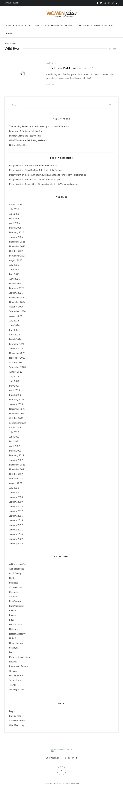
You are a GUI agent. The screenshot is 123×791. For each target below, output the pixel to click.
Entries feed (15, 715)
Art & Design (15, 573)
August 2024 (15, 316)
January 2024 (16, 348)
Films (11, 619)
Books (12, 578)
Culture (13, 596)
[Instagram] (105, 2)
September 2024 (17, 311)
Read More (50, 84)
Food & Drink (83, 26)
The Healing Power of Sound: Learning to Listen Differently (39, 126)
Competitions (55, 26)
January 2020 (16, 497)
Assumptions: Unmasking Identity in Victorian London (51, 184)
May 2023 (14, 385)
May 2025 (14, 274)
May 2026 (14, 218)
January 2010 (16, 534)
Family (12, 610)
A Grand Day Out (17, 564)
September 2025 (17, 255)
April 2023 (14, 390)
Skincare (13, 671)
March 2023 (15, 394)
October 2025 (16, 251)
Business (13, 582)
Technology (15, 680)
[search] (110, 105)
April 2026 (14, 223)
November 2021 (17, 469)
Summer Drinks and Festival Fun (25, 135)
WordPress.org (17, 725)
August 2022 (15, 427)
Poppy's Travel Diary (19, 657)
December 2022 (17, 408)
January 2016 (16, 515)
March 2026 (15, 227)
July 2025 (14, 264)
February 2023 (16, 399)
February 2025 (16, 288)
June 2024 (14, 325)
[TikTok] (113, 2)
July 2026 (14, 209)
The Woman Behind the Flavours (41, 165)
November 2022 (17, 413)
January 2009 (16, 539)
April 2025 (14, 278)
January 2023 (16, 404)
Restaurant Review (18, 666)
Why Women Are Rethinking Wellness (28, 140)
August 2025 (15, 260)
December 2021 (17, 464)
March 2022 (15, 450)
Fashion (13, 615)
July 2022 (14, 432)
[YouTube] (76, 758)
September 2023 (17, 367)
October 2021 (16, 474)
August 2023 (15, 371)
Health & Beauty (21, 26)
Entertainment (102, 26)
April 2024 (14, 334)
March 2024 (15, 339)
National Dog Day (18, 145)
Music (12, 652)
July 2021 (14, 487)
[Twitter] (101, 2)
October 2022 (16, 418)
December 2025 (17, 241)
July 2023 (14, 376)
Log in (12, 711)
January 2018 (16, 506)
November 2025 (17, 246)
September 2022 (17, 422)
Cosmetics (14, 592)
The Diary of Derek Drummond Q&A (43, 179)
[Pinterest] (109, 2)
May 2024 (14, 330)
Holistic (13, 638)
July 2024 (14, 320)
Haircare (13, 629)
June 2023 (14, 381)
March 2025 (15, 283)
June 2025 (14, 269)
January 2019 (16, 501)
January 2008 (16, 543)
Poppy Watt (15, 165)
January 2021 (16, 492)
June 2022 (14, 436)
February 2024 (16, 344)
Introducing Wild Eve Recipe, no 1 (69, 68)
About (9, 33)
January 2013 (16, 520)
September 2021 (17, 478)
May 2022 (14, 441)
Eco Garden (15, 601)
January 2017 (16, 511)
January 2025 (16, 292)
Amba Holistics (16, 568)
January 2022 (16, 460)
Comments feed (17, 720)
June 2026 (14, 213)
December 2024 (17, 297)
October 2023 (16, 362)
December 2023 (17, 353)
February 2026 (16, 232)
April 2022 (14, 446)
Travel (68, 26)
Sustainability (16, 675)
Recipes (13, 661)
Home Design (16, 643)
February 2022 (16, 455)
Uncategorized (16, 689)
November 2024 (17, 302)
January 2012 (16, 525)
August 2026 (15, 204)
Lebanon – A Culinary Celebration (25, 131)
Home (8, 26)
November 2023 (17, 357)
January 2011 (16, 529)
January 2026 (16, 237)
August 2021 (15, 483)
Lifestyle (39, 26)
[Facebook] (97, 2)
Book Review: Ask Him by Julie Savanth (44, 170)
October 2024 (16, 306)
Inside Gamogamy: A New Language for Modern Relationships (55, 174)
